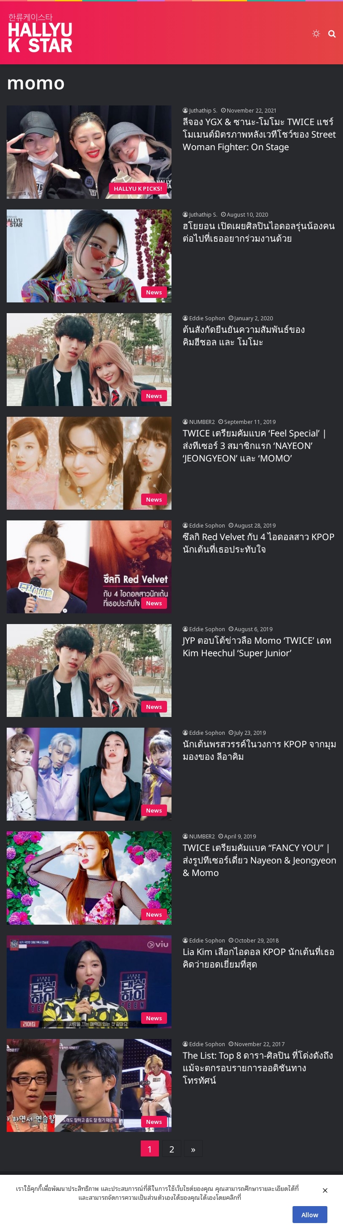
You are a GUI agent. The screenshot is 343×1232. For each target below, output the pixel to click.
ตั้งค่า (250, 1197)
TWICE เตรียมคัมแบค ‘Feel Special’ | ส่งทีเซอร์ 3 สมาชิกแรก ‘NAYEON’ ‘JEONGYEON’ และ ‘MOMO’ (255, 446)
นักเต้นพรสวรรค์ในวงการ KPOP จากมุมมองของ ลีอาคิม (259, 751)
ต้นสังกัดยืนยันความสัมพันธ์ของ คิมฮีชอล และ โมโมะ (244, 336)
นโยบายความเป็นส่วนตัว (46, 1197)
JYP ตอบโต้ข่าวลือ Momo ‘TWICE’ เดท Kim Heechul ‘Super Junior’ (257, 647)
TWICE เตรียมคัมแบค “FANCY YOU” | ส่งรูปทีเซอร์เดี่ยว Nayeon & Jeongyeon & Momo (259, 861)
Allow (309, 1214)
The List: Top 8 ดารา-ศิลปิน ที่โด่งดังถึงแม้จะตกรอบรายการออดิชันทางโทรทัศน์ (258, 1068)
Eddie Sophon (207, 318)
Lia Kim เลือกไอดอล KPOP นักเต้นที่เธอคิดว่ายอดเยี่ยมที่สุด (259, 959)
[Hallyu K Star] (40, 33)
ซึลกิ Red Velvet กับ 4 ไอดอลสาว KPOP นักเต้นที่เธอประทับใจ (259, 544)
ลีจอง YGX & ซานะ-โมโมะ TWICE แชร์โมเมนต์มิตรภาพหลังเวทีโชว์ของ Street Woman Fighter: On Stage (259, 135)
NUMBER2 (202, 421)
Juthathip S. (203, 110)
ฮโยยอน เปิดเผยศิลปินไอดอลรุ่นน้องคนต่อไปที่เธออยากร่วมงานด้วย (259, 233)
